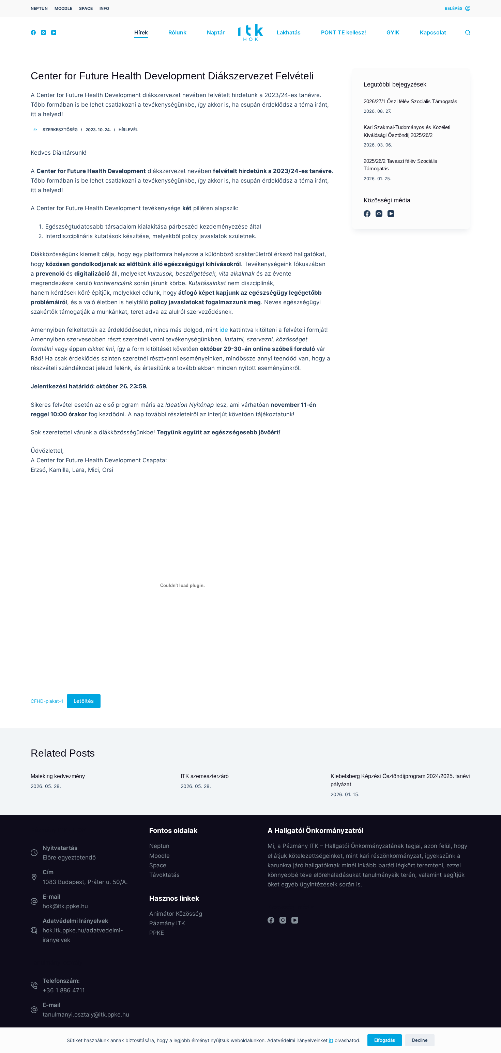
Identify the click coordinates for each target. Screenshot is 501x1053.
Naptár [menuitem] (216, 32)
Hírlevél (128, 129)
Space (157, 865)
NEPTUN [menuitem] (39, 8)
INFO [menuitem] (104, 8)
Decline (420, 1040)
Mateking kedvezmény (58, 776)
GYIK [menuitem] (392, 32)
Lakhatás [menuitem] (289, 32)
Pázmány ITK (167, 923)
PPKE (156, 932)
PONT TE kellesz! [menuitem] (343, 32)
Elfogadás (384, 1040)
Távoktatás (164, 874)
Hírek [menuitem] (141, 32)
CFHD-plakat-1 (47, 701)
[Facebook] (33, 32)
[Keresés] (467, 32)
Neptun (159, 845)
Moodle (159, 855)
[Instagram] (43, 32)
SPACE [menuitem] (86, 8)
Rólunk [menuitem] (177, 32)
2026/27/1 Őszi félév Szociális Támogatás (410, 101)
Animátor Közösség (175, 913)
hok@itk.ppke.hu (65, 906)
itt (331, 1040)
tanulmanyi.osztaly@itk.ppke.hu (86, 1014)
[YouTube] (53, 32)
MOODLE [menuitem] (63, 8)
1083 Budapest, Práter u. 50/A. (85, 882)
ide (223, 329)
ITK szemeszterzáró (205, 776)
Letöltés (84, 701)
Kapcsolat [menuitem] (433, 32)
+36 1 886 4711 (64, 990)
